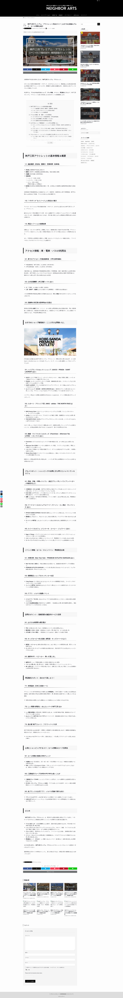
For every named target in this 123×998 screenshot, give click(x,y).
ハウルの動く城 (92, 154)
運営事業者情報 (63, 994)
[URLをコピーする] (1, 506)
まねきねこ (83, 145)
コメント (27, 935)
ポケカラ (96, 156)
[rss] (97, 0)
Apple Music (87, 141)
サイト (26, 962)
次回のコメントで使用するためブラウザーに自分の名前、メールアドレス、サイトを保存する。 (45, 967)
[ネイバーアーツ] (61, 8)
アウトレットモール (28, 28)
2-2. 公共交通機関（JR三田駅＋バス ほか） (43, 118)
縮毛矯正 (92, 160)
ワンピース (83, 158)
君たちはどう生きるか (85, 160)
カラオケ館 (91, 149)
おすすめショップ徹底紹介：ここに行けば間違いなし (44, 123)
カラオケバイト (90, 147)
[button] (27, 69)
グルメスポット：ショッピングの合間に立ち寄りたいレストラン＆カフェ (50, 134)
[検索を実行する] (98, 24)
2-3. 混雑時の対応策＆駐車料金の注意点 (42, 120)
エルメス (97, 145)
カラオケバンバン (84, 149)
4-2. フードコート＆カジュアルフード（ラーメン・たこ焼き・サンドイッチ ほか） (52, 140)
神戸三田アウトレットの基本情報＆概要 (41, 106)
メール (27, 957)
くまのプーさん (91, 143)
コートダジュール (84, 152)
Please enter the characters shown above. (33, 973)
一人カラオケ (89, 158)
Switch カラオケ (84, 143)
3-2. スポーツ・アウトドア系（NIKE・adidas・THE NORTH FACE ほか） (50, 128)
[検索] (99, 0)
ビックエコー (83, 156)
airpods (82, 141)
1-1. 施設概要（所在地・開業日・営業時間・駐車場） (45, 108)
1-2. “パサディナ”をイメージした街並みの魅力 (44, 110)
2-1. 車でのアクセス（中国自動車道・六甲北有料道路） (46, 116)
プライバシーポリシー (55, 994)
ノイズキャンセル (84, 154)
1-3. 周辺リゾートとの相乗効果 (40, 112)
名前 (26, 952)
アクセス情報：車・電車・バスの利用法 (41, 114)
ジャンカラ (91, 152)
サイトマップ (69, 994)
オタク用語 (83, 147)
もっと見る (50, 142)
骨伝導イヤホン (84, 162)
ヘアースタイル (90, 156)
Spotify (92, 141)
